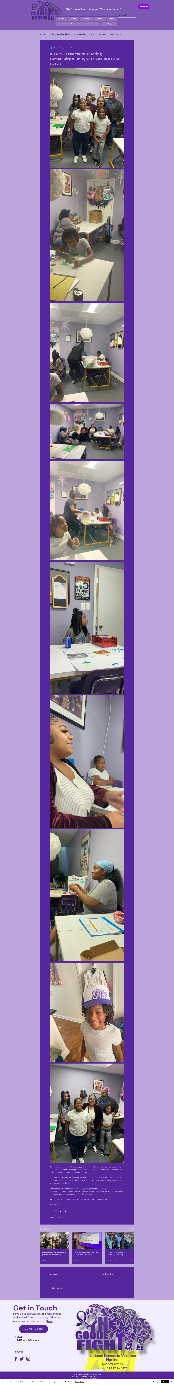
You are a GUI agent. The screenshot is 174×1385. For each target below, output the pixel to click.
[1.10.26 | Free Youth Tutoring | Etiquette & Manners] (87, 1240)
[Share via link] (65, 1211)
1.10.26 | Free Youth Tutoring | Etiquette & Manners (86, 1253)
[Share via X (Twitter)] (56, 1211)
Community (102, 34)
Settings (155, 1382)
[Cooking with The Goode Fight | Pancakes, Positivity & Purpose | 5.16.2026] (54, 1240)
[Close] (171, 1381)
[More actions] (123, 48)
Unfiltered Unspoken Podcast (60, 34)
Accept (165, 1382)
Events (92, 34)
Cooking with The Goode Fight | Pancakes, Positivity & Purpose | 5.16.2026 (54, 1253)
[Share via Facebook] (51, 1211)
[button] (100, 19)
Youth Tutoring (115, 34)
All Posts (43, 34)
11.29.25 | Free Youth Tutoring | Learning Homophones (116, 1253)
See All (132, 1228)
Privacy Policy (79, 1382)
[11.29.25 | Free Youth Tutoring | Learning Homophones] (119, 1240)
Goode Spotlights (80, 34)
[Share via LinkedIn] (61, 1211)
